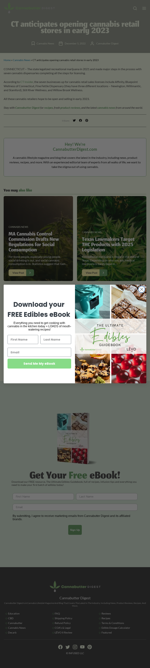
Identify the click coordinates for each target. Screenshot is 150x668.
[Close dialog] (141, 289)
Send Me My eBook (39, 363)
